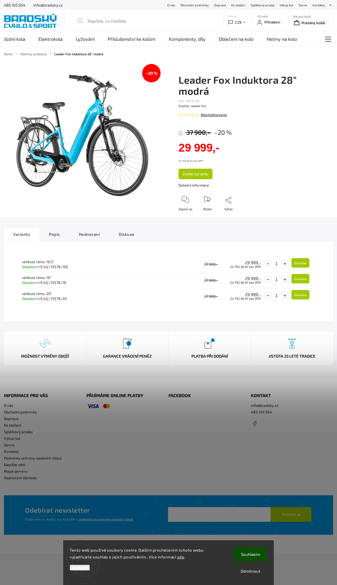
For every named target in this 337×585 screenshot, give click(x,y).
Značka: (192, 106)
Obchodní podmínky (194, 5)
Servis (303, 5)
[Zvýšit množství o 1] (285, 264)
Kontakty (319, 5)
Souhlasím (250, 554)
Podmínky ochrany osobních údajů (33, 458)
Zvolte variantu (195, 174)
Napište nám (14, 464)
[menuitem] (18, 39)
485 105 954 (261, 412)
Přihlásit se (291, 514)
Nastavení (80, 568)
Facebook (255, 423)
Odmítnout (250, 571)
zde (180, 556)
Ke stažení (238, 5)
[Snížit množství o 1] (268, 264)
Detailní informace (194, 185)
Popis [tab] (54, 234)
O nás (171, 5)
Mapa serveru (16, 471)
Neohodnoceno (214, 115)
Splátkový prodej (262, 5)
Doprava (220, 5)
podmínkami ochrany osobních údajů (106, 519)
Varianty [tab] (21, 234)
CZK (238, 22)
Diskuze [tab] (126, 234)
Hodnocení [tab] (89, 234)
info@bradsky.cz (264, 405)
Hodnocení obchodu (20, 478)
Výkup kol (286, 5)
